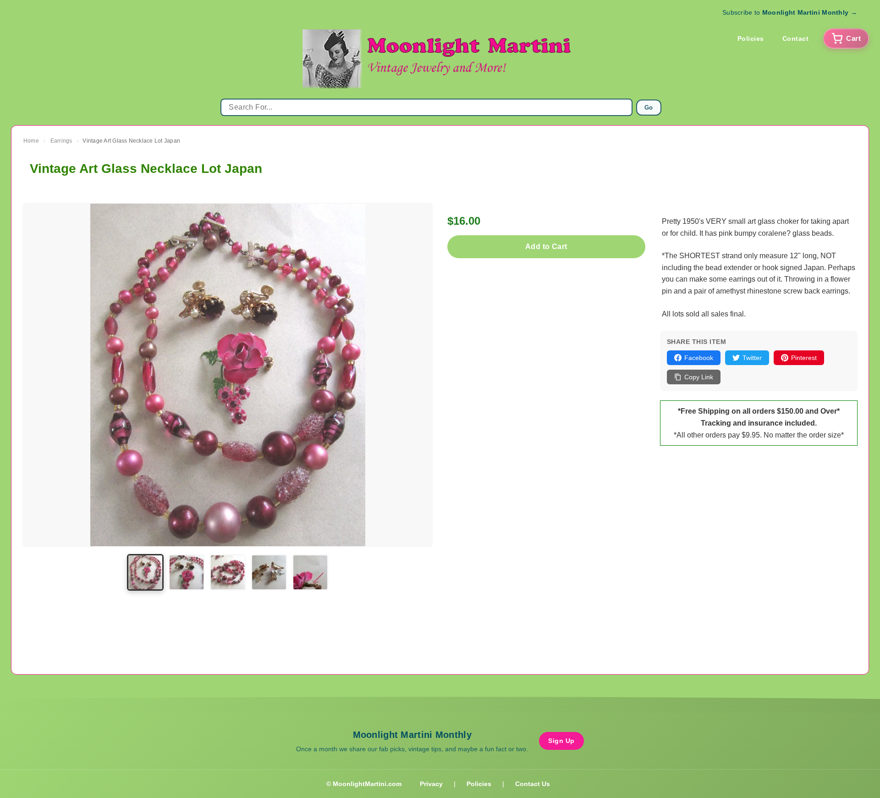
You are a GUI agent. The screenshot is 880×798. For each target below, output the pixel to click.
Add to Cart (546, 246)
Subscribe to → (789, 12)
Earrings (61, 141)
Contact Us (532, 783)
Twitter (752, 357)
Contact (795, 38)
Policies (750, 38)
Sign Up (561, 740)
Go (648, 107)
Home (31, 141)
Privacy (431, 783)
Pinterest (804, 357)
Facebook (698, 357)
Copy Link (698, 377)
